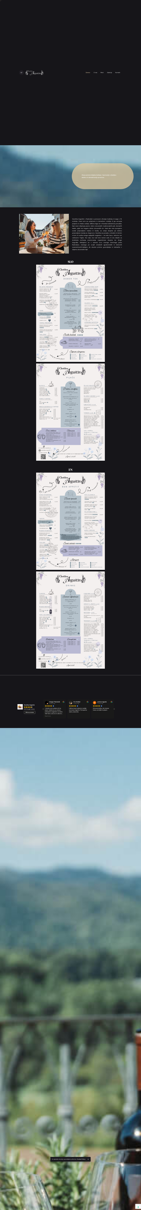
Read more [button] (109, 716)
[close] (88, 1159)
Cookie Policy (81, 1159)
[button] (114, 709)
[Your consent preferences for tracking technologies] (138, 1207)
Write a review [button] (30, 712)
